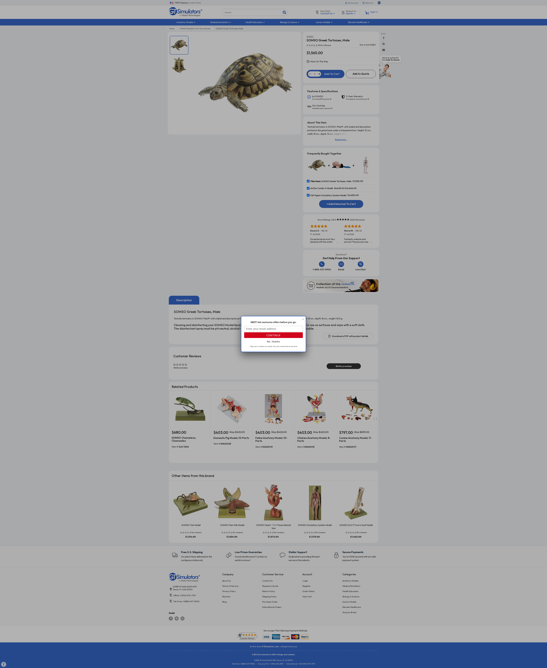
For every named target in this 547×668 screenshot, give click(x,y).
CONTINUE (273, 335)
